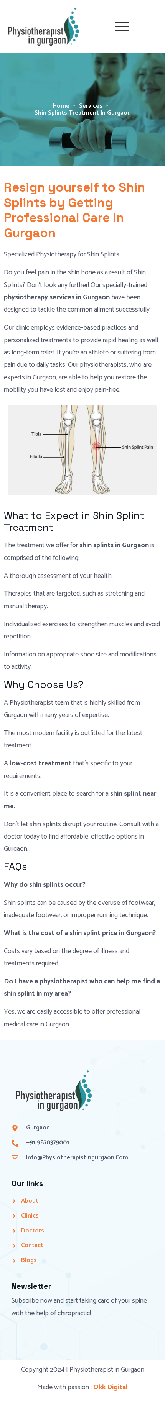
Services (90, 106)
